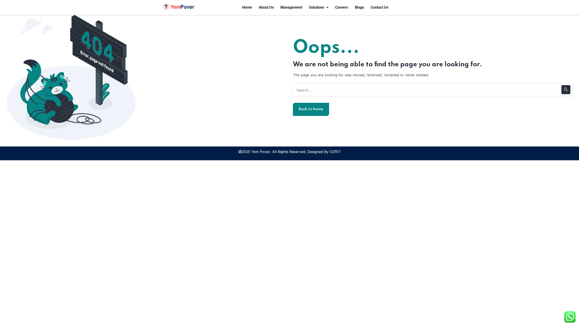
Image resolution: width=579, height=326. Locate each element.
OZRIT (335, 151)
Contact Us (379, 7)
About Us (266, 7)
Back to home (311, 109)
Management (291, 7)
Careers (341, 7)
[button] (319, 7)
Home (247, 7)
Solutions (316, 7)
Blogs (359, 7)
